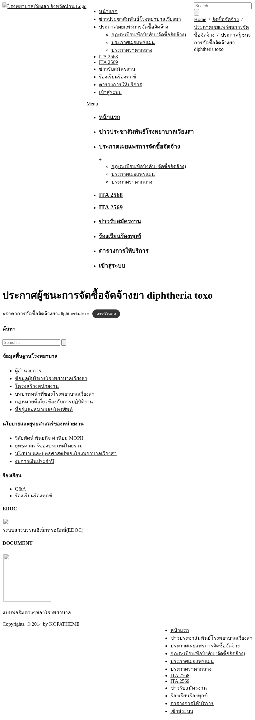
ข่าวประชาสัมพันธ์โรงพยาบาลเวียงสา (140, 19)
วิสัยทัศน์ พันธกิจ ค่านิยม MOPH (49, 438)
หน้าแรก (108, 11)
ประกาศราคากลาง (131, 50)
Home (200, 19)
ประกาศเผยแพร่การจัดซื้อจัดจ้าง (133, 26)
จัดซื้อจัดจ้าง (225, 19)
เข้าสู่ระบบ (110, 92)
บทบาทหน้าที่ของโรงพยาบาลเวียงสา (55, 394)
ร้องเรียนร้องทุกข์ (117, 76)
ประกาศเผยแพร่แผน (133, 42)
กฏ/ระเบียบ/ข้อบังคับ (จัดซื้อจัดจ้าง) (148, 34)
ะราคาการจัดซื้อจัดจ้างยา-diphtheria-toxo (45, 313)
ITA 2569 (108, 62)
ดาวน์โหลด (106, 314)
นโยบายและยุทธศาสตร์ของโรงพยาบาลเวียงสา (66, 453)
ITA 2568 (108, 56)
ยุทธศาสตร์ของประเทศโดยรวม (49, 445)
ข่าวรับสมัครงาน (117, 69)
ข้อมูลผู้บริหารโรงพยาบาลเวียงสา (51, 378)
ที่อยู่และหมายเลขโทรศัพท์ (44, 409)
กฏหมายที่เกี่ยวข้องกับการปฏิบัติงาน (54, 401)
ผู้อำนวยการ (28, 370)
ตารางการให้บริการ (120, 84)
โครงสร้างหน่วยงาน (37, 386)
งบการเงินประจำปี (34, 461)
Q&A (20, 488)
